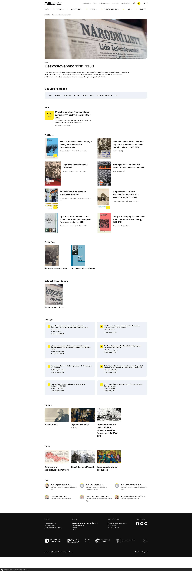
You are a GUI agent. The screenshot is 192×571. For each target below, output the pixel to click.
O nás (128, 9)
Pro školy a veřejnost (104, 3)
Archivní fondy (76, 9)
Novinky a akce (86, 3)
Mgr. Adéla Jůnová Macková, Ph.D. (133, 496)
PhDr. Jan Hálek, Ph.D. (59, 496)
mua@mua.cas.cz (50, 525)
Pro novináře (115, 3)
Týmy (92, 95)
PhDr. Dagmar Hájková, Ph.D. (61, 485)
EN (146, 3)
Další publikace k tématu (104, 95)
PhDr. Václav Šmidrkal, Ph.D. (131, 485)
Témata (47, 9)
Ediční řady (67, 95)
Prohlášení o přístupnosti (141, 552)
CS (144, 3)
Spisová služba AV (125, 3)
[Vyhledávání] (138, 3)
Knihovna (93, 9)
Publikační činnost (111, 9)
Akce (50, 95)
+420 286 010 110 (50, 523)
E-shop (95, 3)
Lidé (116, 95)
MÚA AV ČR (47, 14)
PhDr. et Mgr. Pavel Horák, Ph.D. (97, 496)
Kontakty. (142, 9)
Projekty (77, 95)
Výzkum (59, 9)
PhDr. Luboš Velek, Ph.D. (94, 485)
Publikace (58, 95)
